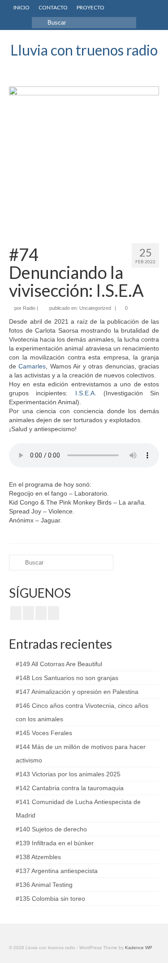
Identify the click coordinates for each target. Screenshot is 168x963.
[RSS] (53, 613)
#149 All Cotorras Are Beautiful (59, 664)
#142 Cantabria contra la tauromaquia (70, 788)
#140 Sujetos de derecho (51, 829)
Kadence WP (138, 947)
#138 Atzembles (38, 856)
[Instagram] (41, 613)
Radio (29, 308)
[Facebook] (16, 613)
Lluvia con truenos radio (84, 50)
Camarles (32, 366)
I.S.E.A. (85, 393)
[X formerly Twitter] (28, 613)
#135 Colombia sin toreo (50, 898)
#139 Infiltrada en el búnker (55, 843)
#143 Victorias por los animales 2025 (68, 774)
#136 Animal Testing (44, 884)
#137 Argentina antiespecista (57, 870)
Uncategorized (95, 308)
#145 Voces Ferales (44, 732)
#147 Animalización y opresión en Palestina (77, 691)
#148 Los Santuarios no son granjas (67, 677)
